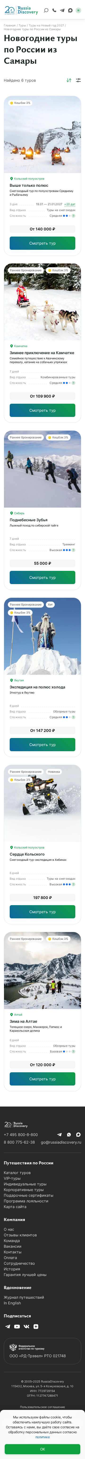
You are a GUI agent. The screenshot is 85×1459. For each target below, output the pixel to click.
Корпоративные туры (24, 1189)
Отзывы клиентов (20, 1235)
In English (12, 1303)
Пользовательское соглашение (42, 1407)
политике (42, 1437)
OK (42, 1449)
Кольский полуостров (28, 178)
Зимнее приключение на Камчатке (42, 352)
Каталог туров (17, 1172)
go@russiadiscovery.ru (61, 1142)
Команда (12, 1240)
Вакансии (12, 1246)
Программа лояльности (26, 1201)
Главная (10, 25)
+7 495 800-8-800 (21, 1134)
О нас (9, 1229)
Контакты (12, 1252)
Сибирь (19, 513)
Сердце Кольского (27, 854)
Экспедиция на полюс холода (37, 687)
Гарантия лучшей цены (25, 1274)
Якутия (18, 680)
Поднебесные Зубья (28, 519)
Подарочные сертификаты (28, 1195)
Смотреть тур (42, 243)
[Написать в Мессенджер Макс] (70, 10)
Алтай (17, 1014)
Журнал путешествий (24, 1297)
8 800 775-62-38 (19, 1142)
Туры (22, 25)
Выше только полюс (29, 185)
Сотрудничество (19, 1263)
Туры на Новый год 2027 (46, 25)
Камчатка (20, 346)
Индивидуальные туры (25, 1184)
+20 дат (69, 204)
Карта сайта (15, 1206)
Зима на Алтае (23, 1021)
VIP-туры (12, 1178)
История (12, 1269)
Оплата (10, 1257)
